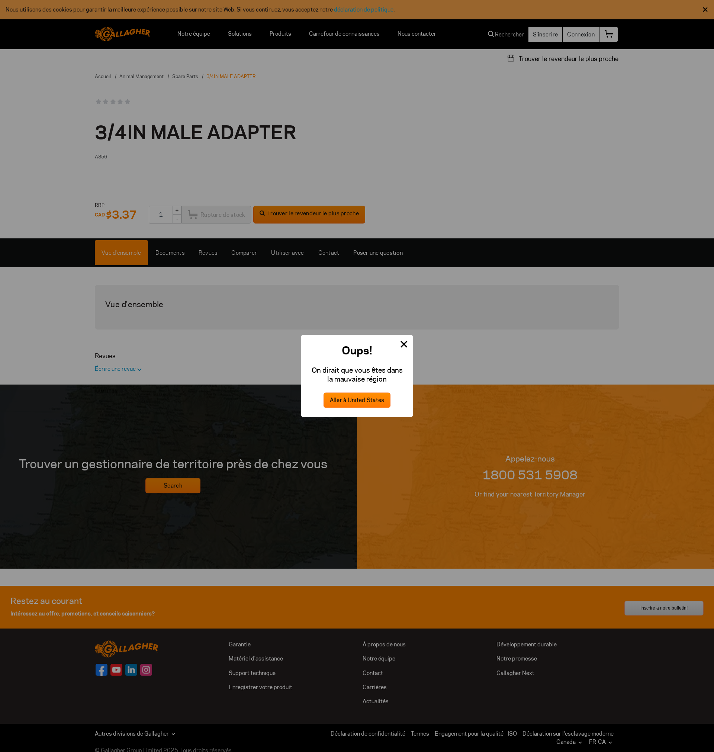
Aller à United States (357, 400)
